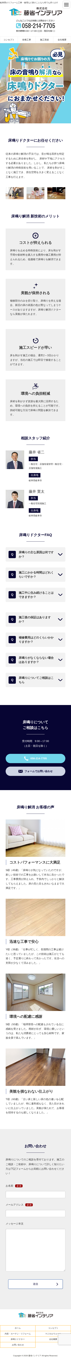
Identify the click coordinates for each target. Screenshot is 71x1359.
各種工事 (26, 39)
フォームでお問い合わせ (39, 771)
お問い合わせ (18, 1345)
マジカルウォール (53, 1334)
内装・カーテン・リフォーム (18, 1334)
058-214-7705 (38, 758)
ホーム (18, 1328)
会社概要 (62, 39)
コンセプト (8, 39)
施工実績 (44, 39)
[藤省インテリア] (35, 11)
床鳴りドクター (18, 1339)
